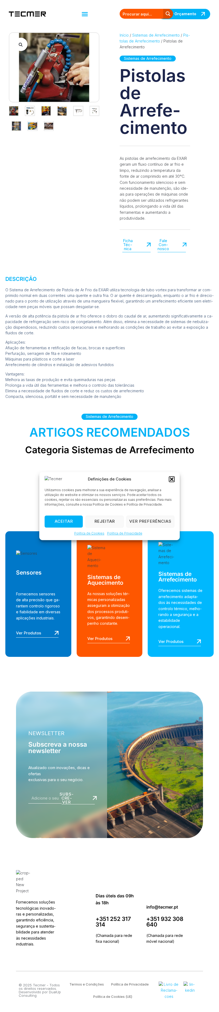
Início (124, 35)
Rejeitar (105, 521)
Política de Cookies (89, 533)
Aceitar (64, 521)
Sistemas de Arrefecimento (156, 35)
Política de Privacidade (124, 533)
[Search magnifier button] (168, 14)
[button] (171, 479)
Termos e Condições (86, 984)
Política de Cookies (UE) (112, 996)
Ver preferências (150, 521)
